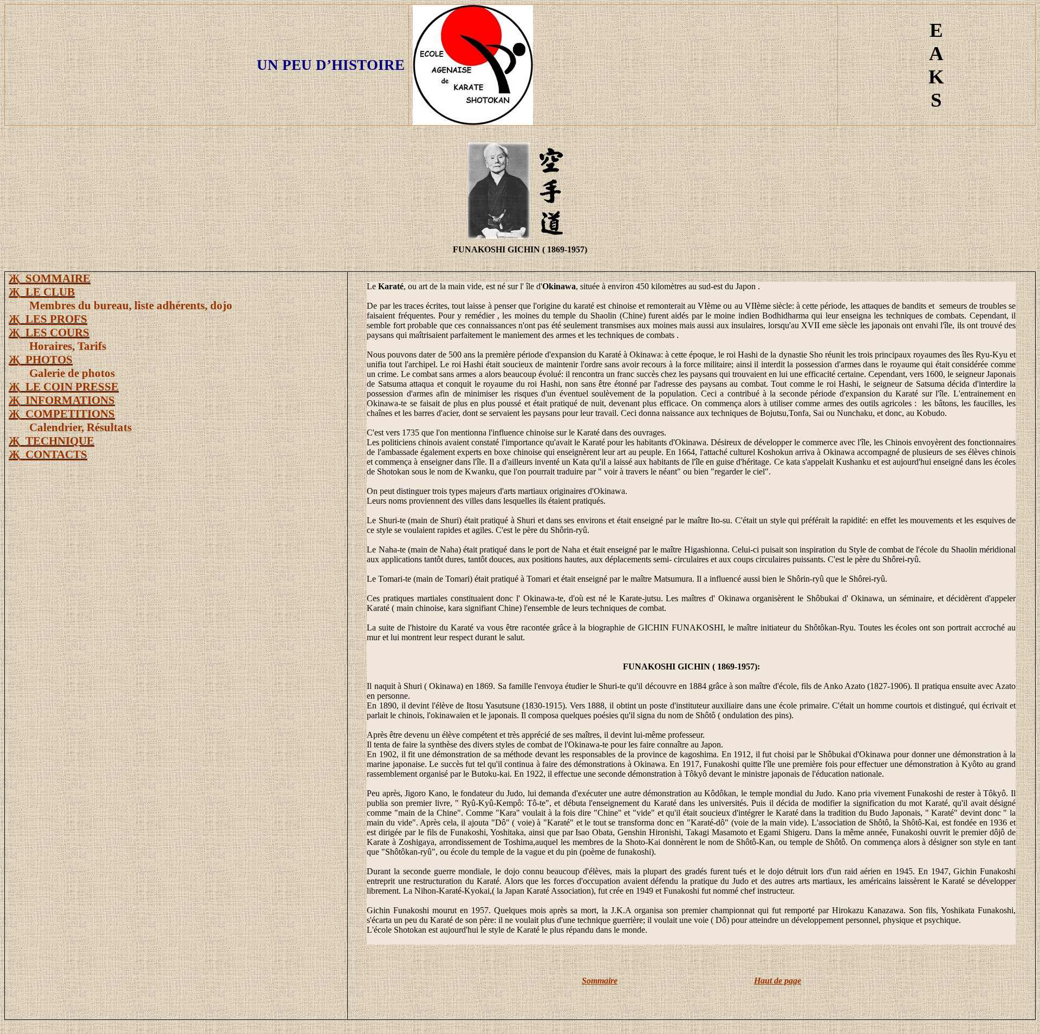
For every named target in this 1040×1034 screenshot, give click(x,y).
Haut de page (777, 980)
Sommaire (600, 980)
